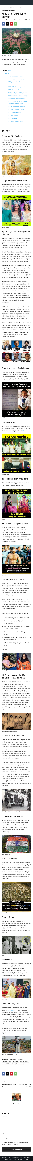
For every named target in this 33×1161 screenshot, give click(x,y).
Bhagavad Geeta (7, 1061)
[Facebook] (3, 24)
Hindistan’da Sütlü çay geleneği (25, 1085)
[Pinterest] (11, 24)
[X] (7, 24)
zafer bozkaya (8, 19)
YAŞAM (10, 8)
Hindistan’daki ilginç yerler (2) (9, 1085)
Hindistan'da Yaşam (18, 8)
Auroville (20, 1059)
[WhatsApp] (15, 24)
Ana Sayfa (4, 8)
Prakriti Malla (19, 1063)
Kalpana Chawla (24, 1061)
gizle (9, 70)
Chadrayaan (15, 1061)
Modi (24, 431)
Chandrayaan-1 (12, 1010)
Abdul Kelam (13, 1059)
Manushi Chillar (6, 1063)
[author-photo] (16, 1101)
